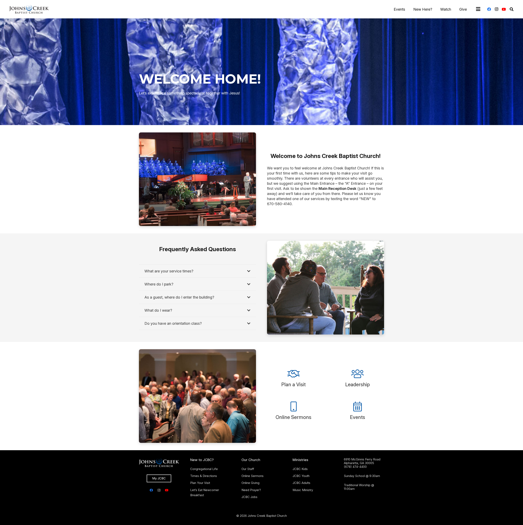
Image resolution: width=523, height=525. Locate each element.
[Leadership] (357, 374)
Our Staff (247, 469)
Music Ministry (303, 490)
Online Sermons (293, 417)
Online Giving (250, 483)
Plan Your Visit (200, 483)
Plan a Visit (293, 384)
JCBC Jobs (249, 497)
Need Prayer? (251, 490)
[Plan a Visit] (293, 374)
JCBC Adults (301, 483)
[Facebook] (489, 9)
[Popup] (478, 9)
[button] (511, 9)
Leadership (357, 384)
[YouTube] (503, 9)
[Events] (357, 406)
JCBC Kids (300, 469)
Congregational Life (204, 469)
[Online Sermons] (294, 406)
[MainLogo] (29, 9)
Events (357, 417)
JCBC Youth (301, 476)
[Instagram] (496, 9)
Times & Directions (203, 476)
